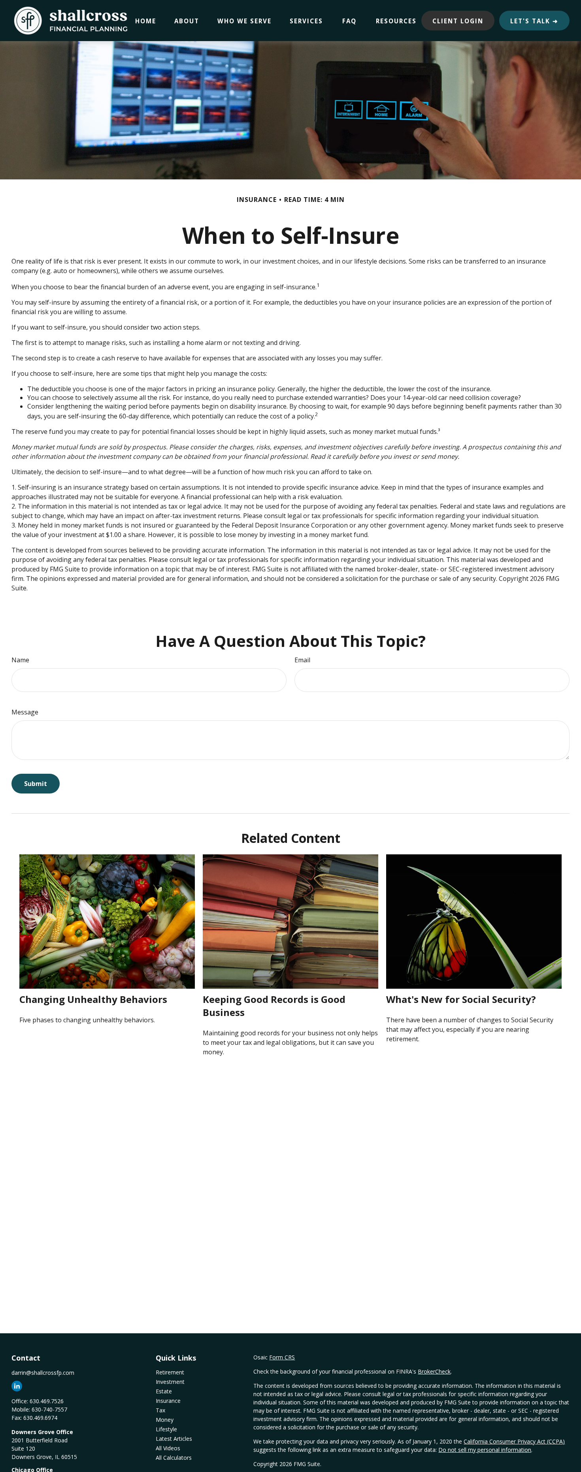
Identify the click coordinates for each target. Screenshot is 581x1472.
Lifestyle (166, 1429)
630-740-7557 (49, 1409)
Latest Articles (174, 1438)
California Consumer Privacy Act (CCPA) (514, 1441)
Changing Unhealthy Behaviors (93, 999)
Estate (164, 1391)
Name (20, 660)
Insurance (168, 1400)
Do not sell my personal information (484, 1449)
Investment (170, 1381)
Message (24, 712)
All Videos (168, 1448)
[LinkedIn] (16, 1386)
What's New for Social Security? (461, 999)
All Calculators (174, 1457)
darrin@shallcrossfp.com (42, 1372)
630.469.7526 (47, 1401)
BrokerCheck (434, 1371)
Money (165, 1419)
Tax (160, 1410)
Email (302, 660)
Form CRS (282, 1357)
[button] (145, 20)
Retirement (170, 1372)
